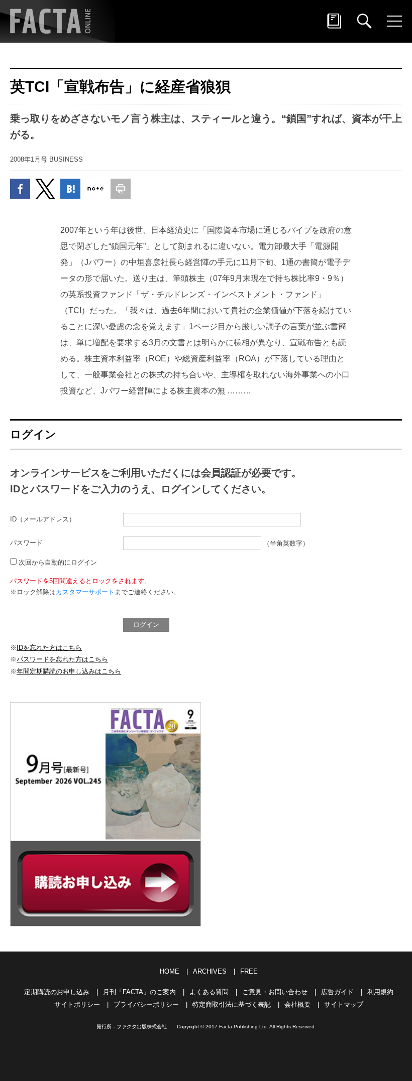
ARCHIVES (210, 971)
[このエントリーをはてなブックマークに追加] (70, 189)
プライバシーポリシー (146, 1004)
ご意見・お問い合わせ (274, 992)
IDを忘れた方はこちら (49, 647)
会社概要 (297, 1004)
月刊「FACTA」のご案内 (139, 992)
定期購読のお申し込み (56, 992)
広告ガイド (337, 992)
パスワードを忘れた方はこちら (62, 659)
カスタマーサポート (85, 592)
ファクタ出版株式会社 (142, 1026)
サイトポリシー (77, 1004)
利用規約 (380, 992)
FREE (249, 971)
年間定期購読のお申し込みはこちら (69, 671)
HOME (169, 971)
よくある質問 (209, 992)
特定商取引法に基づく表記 (231, 1004)
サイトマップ (343, 1004)
